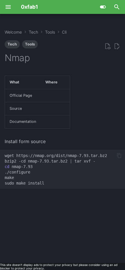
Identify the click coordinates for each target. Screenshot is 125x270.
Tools (30, 44)
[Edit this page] (116, 46)
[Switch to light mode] (103, 7)
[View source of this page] (107, 46)
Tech (12, 44)
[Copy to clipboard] (119, 155)
